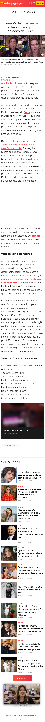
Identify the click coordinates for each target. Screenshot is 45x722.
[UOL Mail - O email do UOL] (30, 3)
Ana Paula (6, 83)
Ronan (27, 112)
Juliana (18, 83)
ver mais (21, 678)
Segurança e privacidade (22, 719)
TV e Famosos (22, 12)
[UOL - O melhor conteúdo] (4, 3)
